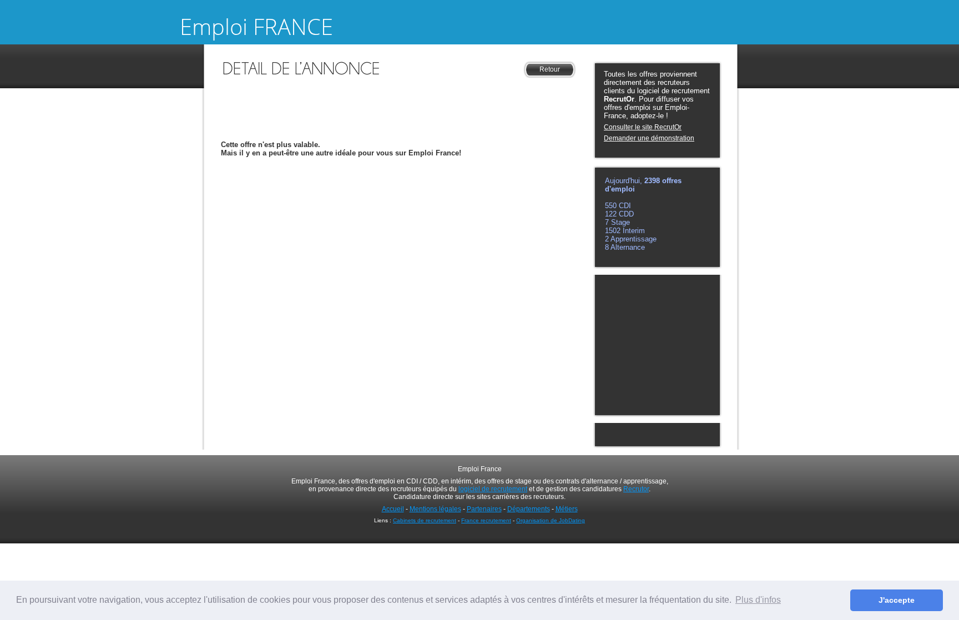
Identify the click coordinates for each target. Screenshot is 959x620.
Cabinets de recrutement (424, 520)
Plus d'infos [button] (758, 599)
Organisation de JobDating (550, 520)
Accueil (393, 509)
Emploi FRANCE (256, 26)
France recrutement (486, 520)
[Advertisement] (398, 96)
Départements (528, 509)
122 (612, 214)
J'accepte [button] (897, 600)
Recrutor (636, 489)
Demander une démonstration (649, 138)
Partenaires (484, 509)
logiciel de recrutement (492, 489)
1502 (614, 230)
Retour (549, 69)
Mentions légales (435, 509)
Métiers (567, 509)
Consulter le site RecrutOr (643, 127)
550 (612, 205)
